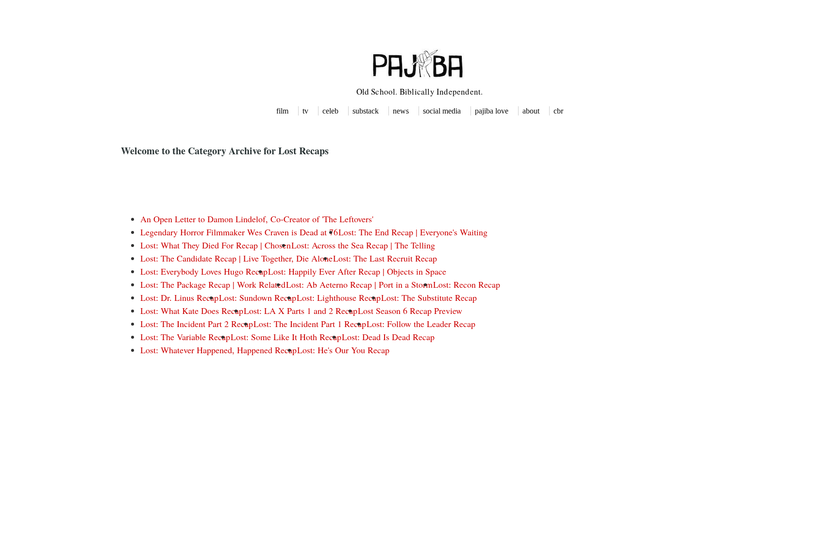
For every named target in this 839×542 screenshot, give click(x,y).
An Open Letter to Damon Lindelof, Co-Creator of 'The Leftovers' (256, 219)
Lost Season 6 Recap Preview (410, 310)
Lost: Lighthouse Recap (339, 297)
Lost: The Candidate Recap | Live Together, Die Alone (236, 258)
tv (305, 111)
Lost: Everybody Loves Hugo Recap (204, 271)
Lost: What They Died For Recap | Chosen (215, 245)
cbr (558, 111)
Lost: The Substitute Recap (429, 297)
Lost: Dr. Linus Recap (179, 297)
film (282, 111)
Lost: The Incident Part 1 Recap (309, 323)
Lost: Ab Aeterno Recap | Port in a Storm (359, 284)
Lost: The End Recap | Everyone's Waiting (412, 232)
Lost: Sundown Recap (257, 297)
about (530, 111)
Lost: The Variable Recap (185, 337)
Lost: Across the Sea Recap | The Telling (363, 245)
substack (365, 111)
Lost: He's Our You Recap (343, 350)
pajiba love (491, 111)
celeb (330, 111)
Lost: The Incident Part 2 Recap (196, 323)
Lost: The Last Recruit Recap (385, 258)
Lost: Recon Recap (466, 284)
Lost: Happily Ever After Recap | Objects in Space (357, 271)
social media (442, 111)
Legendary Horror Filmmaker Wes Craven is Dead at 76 (239, 232)
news (401, 111)
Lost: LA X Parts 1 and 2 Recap (300, 310)
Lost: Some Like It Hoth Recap (286, 337)
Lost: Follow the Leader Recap (421, 323)
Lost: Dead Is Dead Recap (388, 337)
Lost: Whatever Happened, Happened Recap (218, 350)
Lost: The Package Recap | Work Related (212, 284)
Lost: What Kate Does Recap (191, 310)
